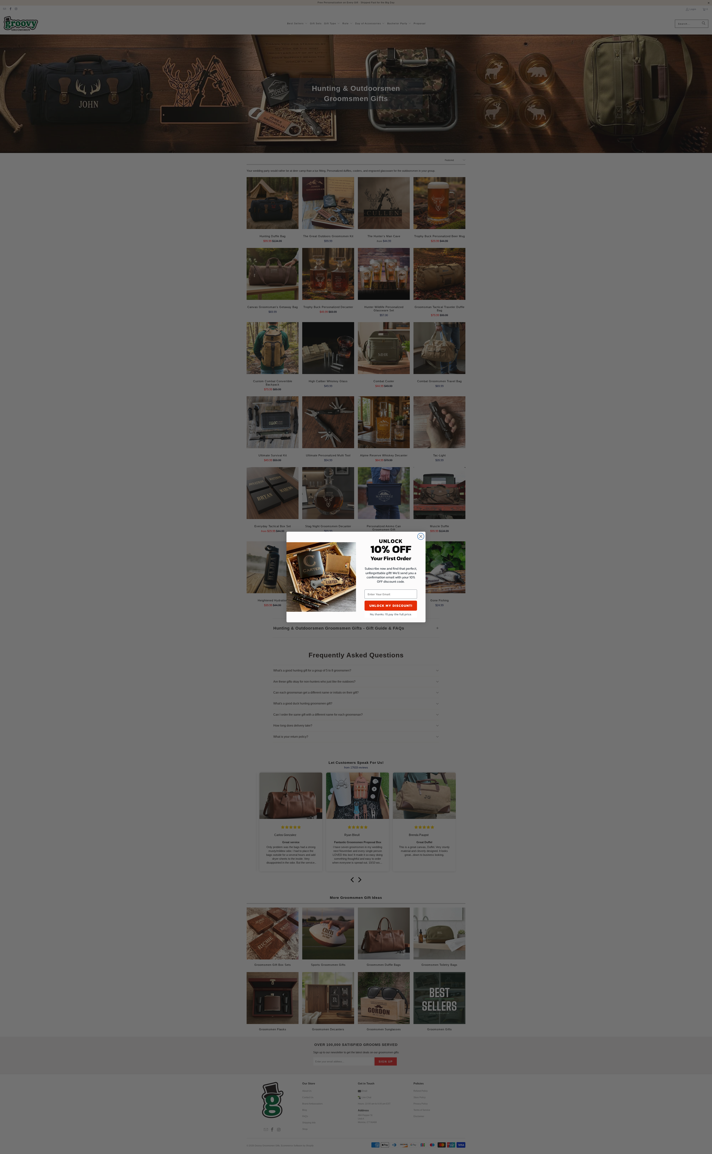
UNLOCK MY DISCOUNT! (390, 605)
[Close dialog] (421, 536)
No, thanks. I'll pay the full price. (391, 614)
